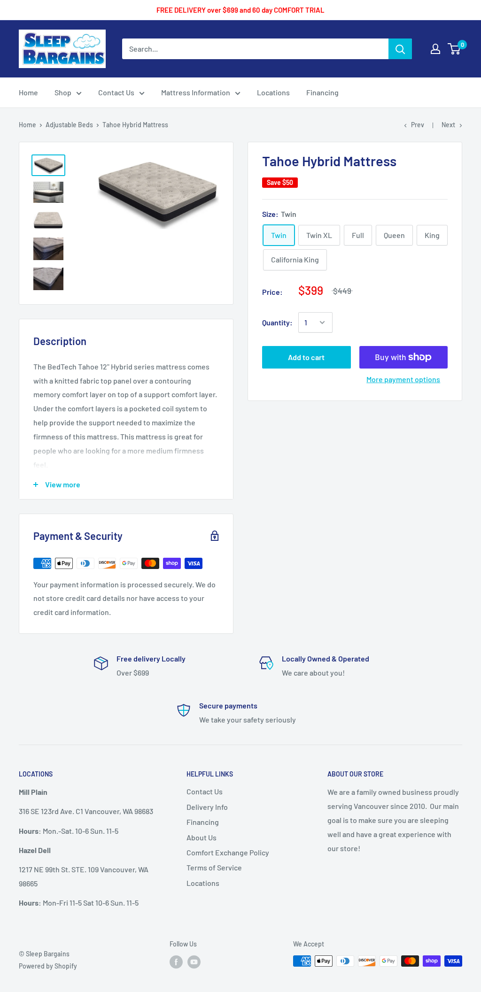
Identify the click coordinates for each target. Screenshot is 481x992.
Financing (202, 821)
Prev (417, 125)
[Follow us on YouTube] (194, 962)
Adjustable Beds (69, 125)
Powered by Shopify (48, 966)
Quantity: (277, 322)
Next (448, 125)
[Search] (400, 48)
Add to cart (306, 357)
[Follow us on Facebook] (176, 962)
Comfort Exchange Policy (227, 852)
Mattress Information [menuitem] (195, 92)
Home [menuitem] (28, 92)
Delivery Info (207, 806)
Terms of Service (214, 867)
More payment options (403, 379)
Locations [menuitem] (273, 92)
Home (27, 125)
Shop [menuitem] (62, 92)
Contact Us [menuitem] (116, 92)
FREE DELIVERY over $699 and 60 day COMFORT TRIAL (240, 10)
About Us (201, 837)
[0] (454, 48)
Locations (202, 882)
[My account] (435, 49)
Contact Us (204, 791)
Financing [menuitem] (322, 92)
